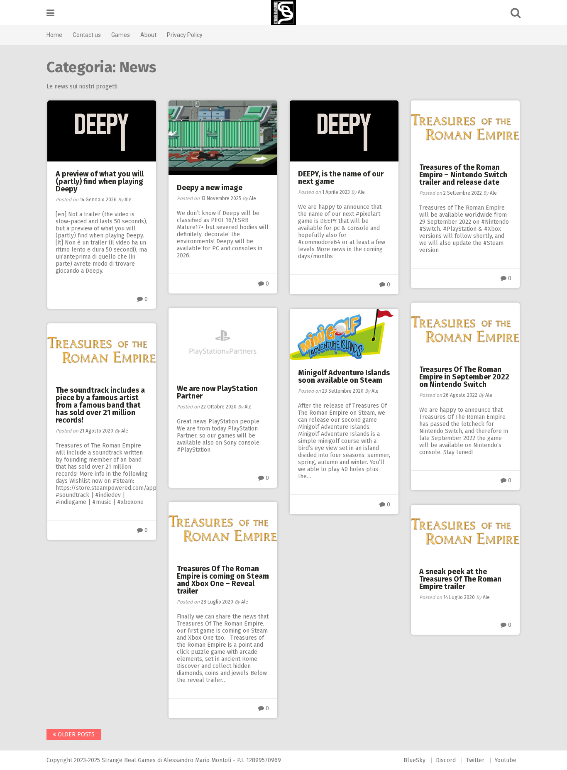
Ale (128, 200)
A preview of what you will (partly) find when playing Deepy (100, 181)
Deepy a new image (209, 187)
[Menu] (50, 13)
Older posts (75, 734)
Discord (446, 760)
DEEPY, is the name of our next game (341, 177)
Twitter (475, 760)
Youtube (505, 760)
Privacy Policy (185, 35)
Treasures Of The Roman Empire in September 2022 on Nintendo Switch (464, 377)
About (148, 35)
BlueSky (414, 760)
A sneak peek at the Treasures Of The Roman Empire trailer (460, 579)
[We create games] (283, 12)
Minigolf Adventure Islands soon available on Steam (344, 376)
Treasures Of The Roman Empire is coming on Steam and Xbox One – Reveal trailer (223, 580)
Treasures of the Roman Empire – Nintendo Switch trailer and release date (463, 175)
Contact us (87, 35)
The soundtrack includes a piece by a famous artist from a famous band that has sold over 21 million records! (100, 405)
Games (120, 35)
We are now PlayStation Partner (217, 392)
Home (54, 35)
